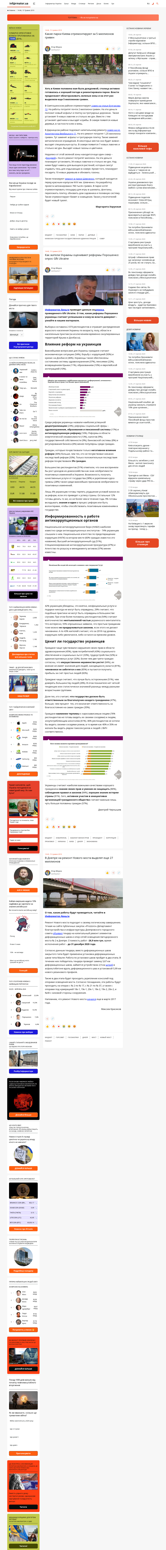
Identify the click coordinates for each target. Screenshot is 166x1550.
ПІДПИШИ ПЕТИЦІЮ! (23, 288)
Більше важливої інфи (142, 147)
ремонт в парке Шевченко (79, 178)
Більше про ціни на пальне (23, 594)
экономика (92, 841)
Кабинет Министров (79, 838)
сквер (102, 238)
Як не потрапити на (89, 17)
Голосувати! (23, 848)
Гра (112, 3)
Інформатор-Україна (53, 3)
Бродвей (51, 157)
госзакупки (61, 235)
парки (81, 235)
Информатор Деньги (57, 309)
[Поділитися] (113, 48)
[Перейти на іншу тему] (153, 3)
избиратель (61, 838)
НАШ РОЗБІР (23, 696)
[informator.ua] (18, 3)
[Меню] (34, 3)
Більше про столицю (143, 543)
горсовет (60, 1037)
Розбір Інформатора (23, 1071)
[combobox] (16, 334)
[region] (23, 341)
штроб (109, 964)
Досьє (99, 3)
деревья (91, 235)
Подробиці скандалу (23, 1271)
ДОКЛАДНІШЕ (23, 774)
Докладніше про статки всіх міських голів (23, 655)
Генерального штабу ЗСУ (27, 126)
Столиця (82, 3)
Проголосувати (23, 1453)
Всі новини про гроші (23, 501)
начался (91, 999)
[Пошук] (157, 3)
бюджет (48, 235)
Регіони (91, 3)
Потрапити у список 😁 (23, 1330)
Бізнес (106, 3)
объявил (58, 933)
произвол (49, 841)
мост (94, 1037)
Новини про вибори (23, 1032)
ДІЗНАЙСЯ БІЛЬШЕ (23, 1168)
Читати (23, 1507)
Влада (73, 3)
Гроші (66, 3)
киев (72, 235)
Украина (62, 841)
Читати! (23, 1546)
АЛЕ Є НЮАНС (23, 890)
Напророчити (23, 247)
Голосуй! (23, 970)
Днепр (80, 841)
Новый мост (105, 1037)
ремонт (48, 1041)
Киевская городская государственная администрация (70, 238)
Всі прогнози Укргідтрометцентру (23, 345)
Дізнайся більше (23, 1115)
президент (97, 838)
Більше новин (142, 320)
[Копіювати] (119, 48)
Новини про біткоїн (23, 1229)
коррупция (111, 838)
